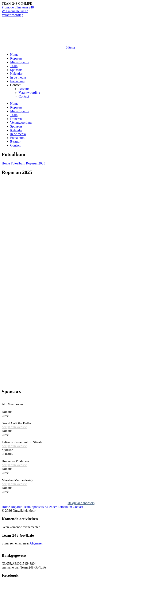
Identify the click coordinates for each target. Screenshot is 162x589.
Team (14, 66)
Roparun (16, 58)
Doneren (16, 119)
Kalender (16, 73)
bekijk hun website (14, 427)
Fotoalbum (17, 81)
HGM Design (45, 510)
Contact (24, 96)
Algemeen (36, 543)
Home (14, 54)
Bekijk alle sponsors (81, 503)
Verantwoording (12, 15)
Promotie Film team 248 (18, 7)
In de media (18, 77)
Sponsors (16, 70)
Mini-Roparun (19, 62)
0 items (70, 47)
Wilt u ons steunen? (15, 11)
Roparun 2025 (35, 163)
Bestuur (24, 89)
